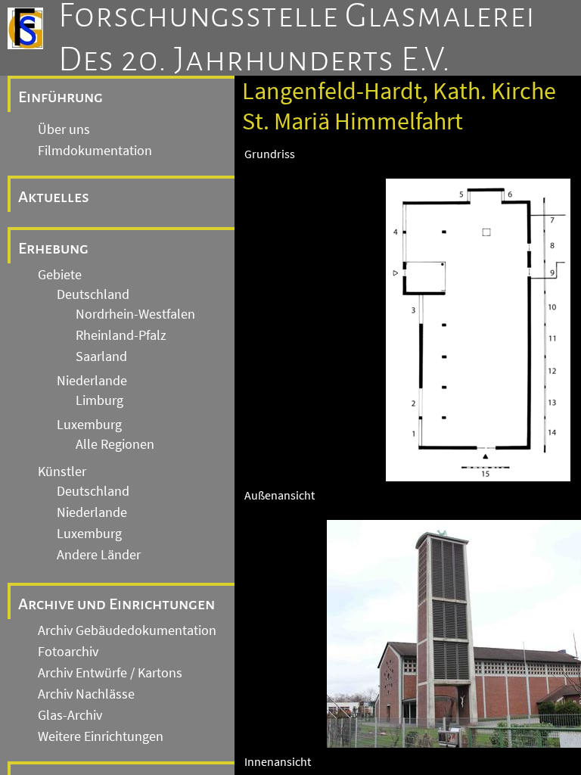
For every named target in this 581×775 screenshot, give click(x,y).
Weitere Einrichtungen (100, 736)
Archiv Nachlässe (86, 694)
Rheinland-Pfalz (121, 335)
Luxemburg (89, 424)
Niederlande (92, 380)
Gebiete (60, 274)
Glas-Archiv (70, 715)
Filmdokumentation (95, 150)
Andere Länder (99, 554)
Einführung (60, 97)
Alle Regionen (115, 444)
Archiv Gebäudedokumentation (127, 630)
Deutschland (93, 294)
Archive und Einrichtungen (116, 604)
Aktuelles (53, 196)
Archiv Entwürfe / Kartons (110, 673)
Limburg (99, 400)
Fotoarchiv (68, 651)
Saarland (101, 356)
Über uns (64, 129)
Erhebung (53, 248)
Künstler (62, 471)
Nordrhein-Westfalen (135, 314)
